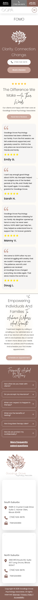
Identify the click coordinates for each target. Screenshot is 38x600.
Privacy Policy (27, 594)
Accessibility (19, 597)
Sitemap (16, 594)
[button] (34, 10)
